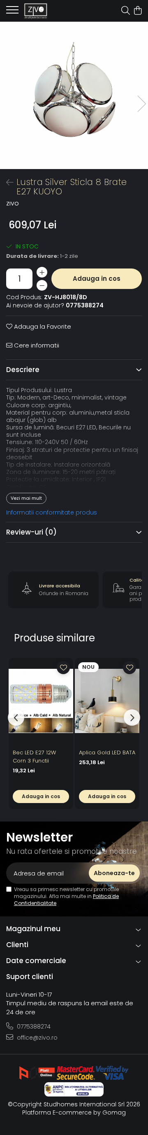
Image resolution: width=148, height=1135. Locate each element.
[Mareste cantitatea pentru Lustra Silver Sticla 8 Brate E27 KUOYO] (42, 272)
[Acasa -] (52, 11)
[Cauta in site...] (125, 11)
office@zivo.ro (36, 1037)
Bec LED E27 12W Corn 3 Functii (34, 757)
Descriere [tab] (22, 370)
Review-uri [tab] (31, 532)
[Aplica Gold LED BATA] (107, 701)
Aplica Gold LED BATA (107, 752)
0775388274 (33, 1026)
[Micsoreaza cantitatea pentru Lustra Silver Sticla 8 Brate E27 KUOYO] (42, 285)
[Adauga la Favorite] (63, 667)
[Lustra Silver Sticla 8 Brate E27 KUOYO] (74, 95)
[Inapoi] (6, 182)
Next (141, 103)
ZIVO (12, 204)
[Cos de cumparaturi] (137, 11)
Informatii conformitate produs (51, 512)
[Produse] (12, 12)
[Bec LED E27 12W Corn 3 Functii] (41, 701)
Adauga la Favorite (41, 326)
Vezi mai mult (26, 498)
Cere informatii (35, 345)
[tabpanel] (74, 95)
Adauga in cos (96, 278)
